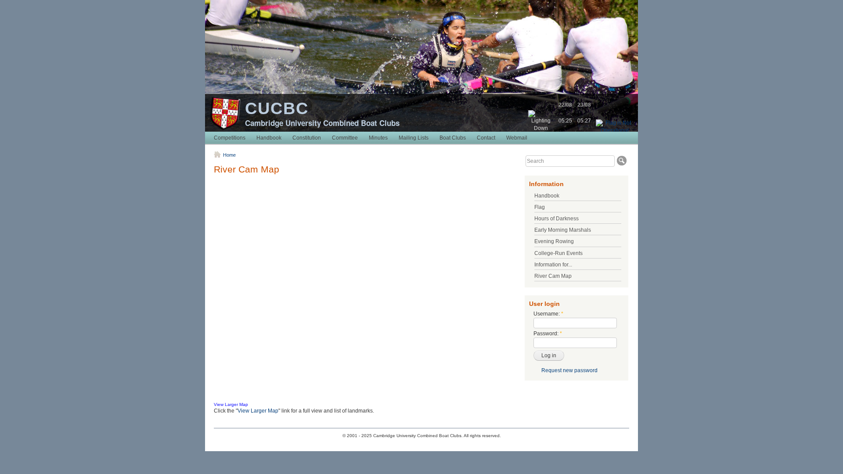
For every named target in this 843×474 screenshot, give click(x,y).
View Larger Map (231, 404)
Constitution (306, 138)
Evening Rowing (554, 241)
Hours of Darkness (556, 218)
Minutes (378, 138)
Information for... (553, 265)
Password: (547, 333)
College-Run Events (558, 253)
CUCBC (277, 108)
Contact (486, 138)
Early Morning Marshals (562, 230)
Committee (345, 138)
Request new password (569, 370)
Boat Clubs (453, 138)
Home (229, 155)
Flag (539, 207)
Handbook (268, 138)
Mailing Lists (414, 138)
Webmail (516, 138)
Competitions (229, 138)
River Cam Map (553, 276)
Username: (548, 314)
